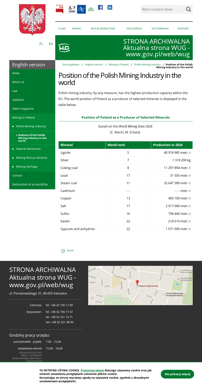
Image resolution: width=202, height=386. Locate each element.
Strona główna (70, 64)
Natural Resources (28, 149)
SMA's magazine (23, 108)
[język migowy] (81, 9)
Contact (17, 175)
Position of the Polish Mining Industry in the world (32, 138)
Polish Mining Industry (147, 64)
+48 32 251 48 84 (62, 322)
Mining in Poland (118, 64)
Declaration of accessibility (30, 184)
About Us (18, 82)
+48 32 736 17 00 (62, 305)
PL (41, 44)
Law (14, 91)
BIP (59, 9)
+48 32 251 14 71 (62, 317)
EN (51, 44)
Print (70, 250)
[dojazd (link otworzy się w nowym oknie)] (140, 285)
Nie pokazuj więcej (177, 374)
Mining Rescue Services (31, 157)
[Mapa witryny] (91, 9)
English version (94, 64)
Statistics (18, 100)
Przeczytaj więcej (92, 370)
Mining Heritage (26, 166)
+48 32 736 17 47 (62, 312)
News (16, 73)
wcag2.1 (72, 9)
